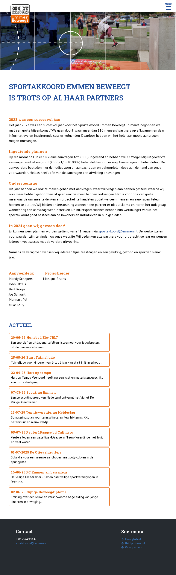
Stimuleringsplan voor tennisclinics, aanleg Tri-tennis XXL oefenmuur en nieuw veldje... (50, 417)
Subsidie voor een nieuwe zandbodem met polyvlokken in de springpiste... (52, 457)
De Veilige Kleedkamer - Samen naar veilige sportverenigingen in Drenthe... (54, 477)
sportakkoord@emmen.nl (118, 231)
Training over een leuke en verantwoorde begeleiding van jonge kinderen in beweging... (54, 497)
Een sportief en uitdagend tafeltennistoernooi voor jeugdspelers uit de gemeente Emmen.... (55, 342)
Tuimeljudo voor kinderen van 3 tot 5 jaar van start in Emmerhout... (56, 359)
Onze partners (132, 547)
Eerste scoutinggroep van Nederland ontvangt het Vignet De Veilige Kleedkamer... (52, 397)
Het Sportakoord (134, 543)
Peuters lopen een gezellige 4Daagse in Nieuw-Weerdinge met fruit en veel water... (57, 437)
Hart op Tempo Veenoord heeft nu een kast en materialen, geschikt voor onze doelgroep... (57, 377)
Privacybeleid (132, 539)
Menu (168, 3)
